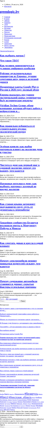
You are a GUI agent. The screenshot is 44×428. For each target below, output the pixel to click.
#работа (14, 407)
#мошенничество (37, 403)
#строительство (33, 407)
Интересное (8, 26)
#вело (33, 397)
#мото (29, 403)
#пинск (28, 405)
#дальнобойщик (22, 400)
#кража (34, 402)
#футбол (7, 409)
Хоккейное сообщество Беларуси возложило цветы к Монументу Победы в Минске (19, 225)
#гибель (39, 397)
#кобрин (20, 402)
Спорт (6, 42)
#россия (20, 407)
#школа (12, 409)
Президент (8, 34)
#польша (39, 406)
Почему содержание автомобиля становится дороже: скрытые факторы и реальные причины (18, 284)
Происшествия (9, 36)
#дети (29, 400)
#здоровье (9, 401)
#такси (1, 409)
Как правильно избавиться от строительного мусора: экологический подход (17, 129)
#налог (2, 405)
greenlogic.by (9, 11)
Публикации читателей (12, 38)
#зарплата (3, 402)
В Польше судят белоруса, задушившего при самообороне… (22, 323)
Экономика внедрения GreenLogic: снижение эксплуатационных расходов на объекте (17, 386)
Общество (8, 30)
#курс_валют (40, 401)
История (7, 28)
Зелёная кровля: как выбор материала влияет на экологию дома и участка (21, 149)
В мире (7, 19)
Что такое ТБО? (9, 60)
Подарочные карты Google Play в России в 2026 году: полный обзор (19, 88)
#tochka (2, 394)
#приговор (3, 407)
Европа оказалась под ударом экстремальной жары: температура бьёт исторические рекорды (20, 97)
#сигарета (25, 407)
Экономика (8, 47)
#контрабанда (27, 402)
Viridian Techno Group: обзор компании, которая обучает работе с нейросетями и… (21, 108)
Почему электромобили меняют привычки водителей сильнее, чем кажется (20, 263)
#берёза (40, 394)
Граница (7, 22)
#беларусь (31, 393)
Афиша (7, 21)
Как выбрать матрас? (12, 55)
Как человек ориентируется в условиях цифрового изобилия (17, 67)
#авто (6, 394)
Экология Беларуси (7, 51)
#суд (38, 407)
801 (7, 299)
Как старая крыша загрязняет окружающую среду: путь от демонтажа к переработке (17, 207)
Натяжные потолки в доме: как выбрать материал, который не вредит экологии (18, 186)
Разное (6, 40)
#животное (35, 400)
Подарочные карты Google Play (11, 334)
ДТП (6, 24)
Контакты (7, 6)
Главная (7, 17)
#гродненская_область (6, 400)
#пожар (33, 405)
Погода (7, 32)
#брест (4, 397)
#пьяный (9, 407)
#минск (13, 403)
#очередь (22, 405)
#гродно (14, 400)
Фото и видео (9, 45)
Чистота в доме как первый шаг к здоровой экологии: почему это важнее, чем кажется (20, 168)
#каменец (14, 401)
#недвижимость (15, 405)
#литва (2, 403)
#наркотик (7, 405)
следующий (13, 299)
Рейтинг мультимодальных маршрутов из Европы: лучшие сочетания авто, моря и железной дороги (19, 77)
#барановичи (19, 394)
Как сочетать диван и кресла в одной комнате (16, 371)
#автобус (11, 394)
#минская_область (22, 403)
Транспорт (8, 43)
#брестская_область (20, 397)
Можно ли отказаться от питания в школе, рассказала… (20, 319)
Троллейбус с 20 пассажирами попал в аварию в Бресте (20, 327)
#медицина (7, 403)
